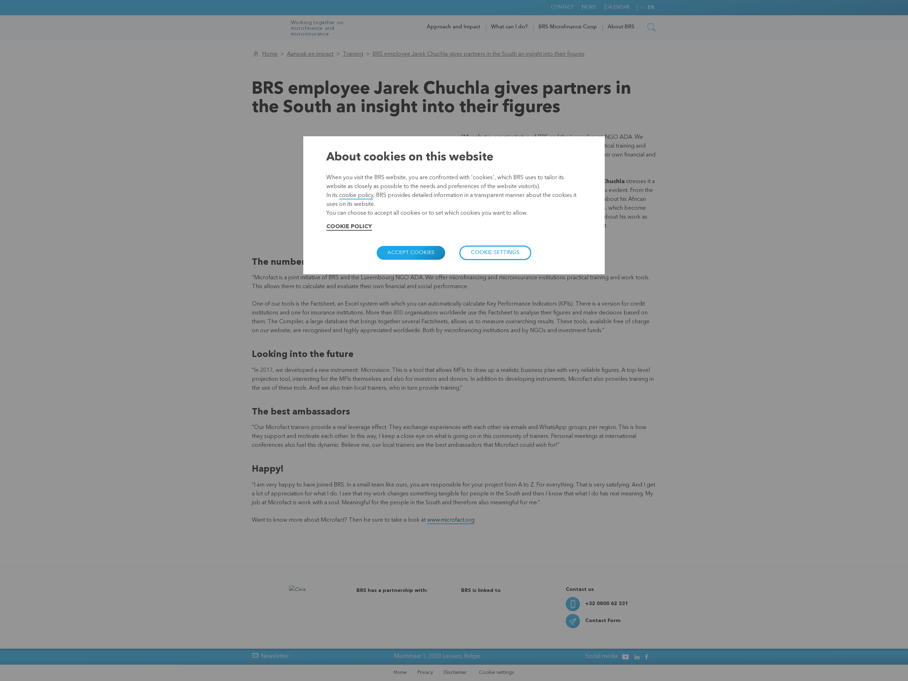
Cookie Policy (349, 227)
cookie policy (356, 195)
